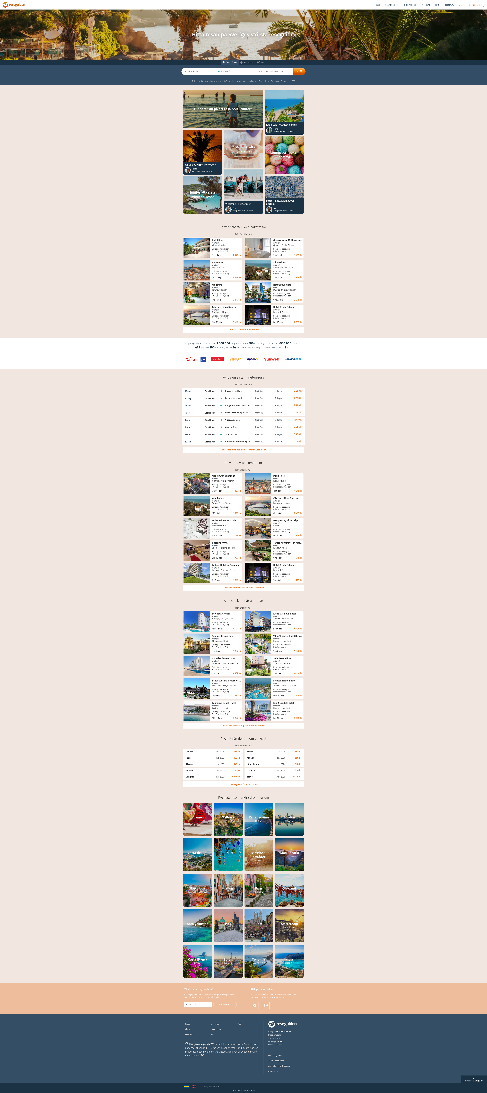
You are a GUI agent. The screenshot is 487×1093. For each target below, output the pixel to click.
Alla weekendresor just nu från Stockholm (243, 587)
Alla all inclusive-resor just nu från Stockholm (243, 725)
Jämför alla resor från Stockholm (243, 329)
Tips (239, 1024)
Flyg (213, 1034)
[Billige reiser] (194, 1086)
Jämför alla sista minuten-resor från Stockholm (243, 450)
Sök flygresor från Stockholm (243, 784)
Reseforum (449, 5)
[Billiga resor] (186, 1086)
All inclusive (216, 1024)
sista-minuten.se (249, 1090)
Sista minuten (217, 1029)
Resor (377, 5)
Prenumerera (225, 1004)
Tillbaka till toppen (474, 1081)
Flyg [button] (437, 5)
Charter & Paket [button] (392, 5)
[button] (200, 71)
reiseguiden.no (236, 1090)
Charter (188, 1029)
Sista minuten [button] (410, 5)
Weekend (426, 5)
